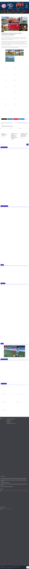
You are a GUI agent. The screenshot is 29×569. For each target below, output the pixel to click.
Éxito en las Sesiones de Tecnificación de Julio (7, 123)
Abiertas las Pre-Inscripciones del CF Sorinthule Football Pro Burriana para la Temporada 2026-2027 (13, 478)
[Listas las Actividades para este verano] (5, 128)
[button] (15, 10)
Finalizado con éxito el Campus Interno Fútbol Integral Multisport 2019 (24, 135)
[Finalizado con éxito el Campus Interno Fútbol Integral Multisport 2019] (24, 128)
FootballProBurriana (8, 36)
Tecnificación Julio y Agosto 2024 (5, 482)
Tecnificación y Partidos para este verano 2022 (7, 486)
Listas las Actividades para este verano (4, 134)
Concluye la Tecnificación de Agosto (22, 122)
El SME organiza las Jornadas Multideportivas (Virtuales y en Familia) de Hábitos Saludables (14, 136)
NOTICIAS (2, 31)
